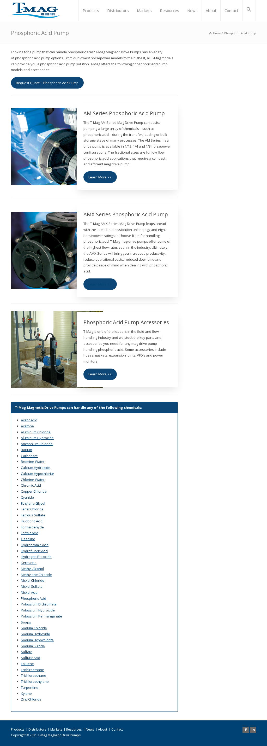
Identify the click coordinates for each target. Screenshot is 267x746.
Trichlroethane (32, 669)
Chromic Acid (31, 485)
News (192, 10)
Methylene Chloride (36, 574)
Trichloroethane (33, 675)
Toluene (27, 663)
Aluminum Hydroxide (37, 437)
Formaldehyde (32, 527)
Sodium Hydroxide (35, 634)
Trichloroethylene (35, 681)
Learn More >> (100, 177)
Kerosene (29, 562)
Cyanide (27, 497)
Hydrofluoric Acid (34, 551)
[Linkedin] (253, 730)
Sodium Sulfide (33, 646)
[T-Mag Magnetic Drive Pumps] (35, 10)
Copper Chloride (34, 491)
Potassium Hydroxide (38, 610)
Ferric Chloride (32, 509)
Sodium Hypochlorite (37, 640)
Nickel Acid (29, 592)
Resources (169, 10)
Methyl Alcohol (32, 568)
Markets (144, 10)
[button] (249, 10)
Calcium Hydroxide (35, 467)
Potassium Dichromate (39, 604)
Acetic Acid (29, 420)
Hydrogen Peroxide (36, 556)
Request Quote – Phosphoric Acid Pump (47, 82)
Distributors (118, 10)
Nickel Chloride (32, 580)
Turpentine (29, 687)
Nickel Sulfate (32, 586)
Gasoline (28, 539)
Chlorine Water (33, 479)
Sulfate (26, 651)
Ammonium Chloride (37, 443)
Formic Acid (29, 533)
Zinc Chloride (31, 699)
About (211, 10)
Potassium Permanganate (41, 616)
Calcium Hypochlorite (37, 473)
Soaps (26, 622)
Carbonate (29, 455)
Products (91, 10)
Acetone (27, 426)
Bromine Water (33, 461)
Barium (26, 449)
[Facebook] (245, 730)
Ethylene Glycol (33, 503)
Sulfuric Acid (30, 657)
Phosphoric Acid (33, 598)
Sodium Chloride (34, 628)
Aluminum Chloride (36, 432)
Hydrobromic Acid (34, 545)
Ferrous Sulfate (33, 515)
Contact (231, 10)
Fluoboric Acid (32, 521)
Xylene (26, 693)
